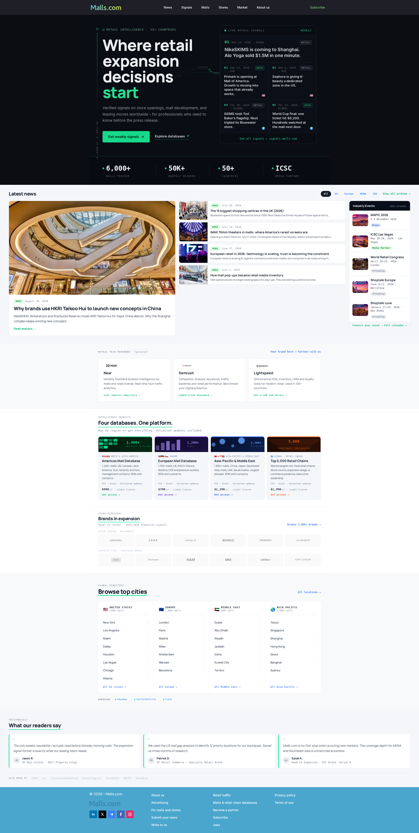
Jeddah (237, 646)
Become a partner (226, 810)
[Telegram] (111, 814)
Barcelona (182, 670)
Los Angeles (126, 630)
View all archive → (396, 193)
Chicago (126, 670)
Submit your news (164, 817)
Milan (182, 646)
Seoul (293, 654)
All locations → (309, 592)
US (336, 193)
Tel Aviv (237, 670)
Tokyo (293, 622)
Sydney (293, 670)
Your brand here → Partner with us (295, 351)
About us (263, 7)
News (168, 7)
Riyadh (237, 638)
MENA (363, 193)
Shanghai (293, 638)
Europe (349, 193)
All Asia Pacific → (284, 687)
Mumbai (122, 699)
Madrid (182, 638)
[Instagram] (130, 814)
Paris (182, 630)
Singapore (293, 630)
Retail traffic (222, 795)
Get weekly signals (126, 137)
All (326, 193)
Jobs (216, 825)
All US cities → (114, 687)
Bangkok (293, 662)
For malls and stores (166, 810)
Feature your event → (367, 325)
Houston (126, 654)
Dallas (126, 646)
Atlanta (126, 678)
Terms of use (284, 802)
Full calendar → (395, 325)
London (182, 622)
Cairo (168, 699)
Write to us (159, 825)
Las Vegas (126, 662)
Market (242, 7)
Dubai (237, 622)
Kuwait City (237, 662)
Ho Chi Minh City (146, 699)
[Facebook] (121, 814)
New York (126, 622)
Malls (205, 7)
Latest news (22, 193)
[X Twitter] (102, 814)
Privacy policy (285, 795)
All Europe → (168, 687)
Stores (223, 7)
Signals (186, 7)
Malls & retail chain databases (235, 802)
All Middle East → (227, 687)
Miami (126, 638)
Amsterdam (182, 654)
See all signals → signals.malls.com (268, 138)
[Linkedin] (93, 814)
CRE (375, 193)
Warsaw (182, 662)
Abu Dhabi (237, 630)
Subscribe (317, 7)
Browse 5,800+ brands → (304, 524)
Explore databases (172, 136)
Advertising (159, 802)
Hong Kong (293, 646)
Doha (237, 654)
